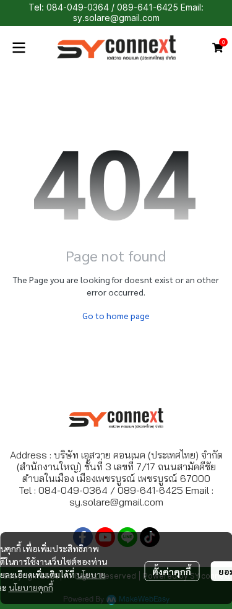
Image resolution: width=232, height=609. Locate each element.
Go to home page (116, 315)
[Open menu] (18, 47)
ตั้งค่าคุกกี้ (171, 571)
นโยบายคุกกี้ (31, 587)
